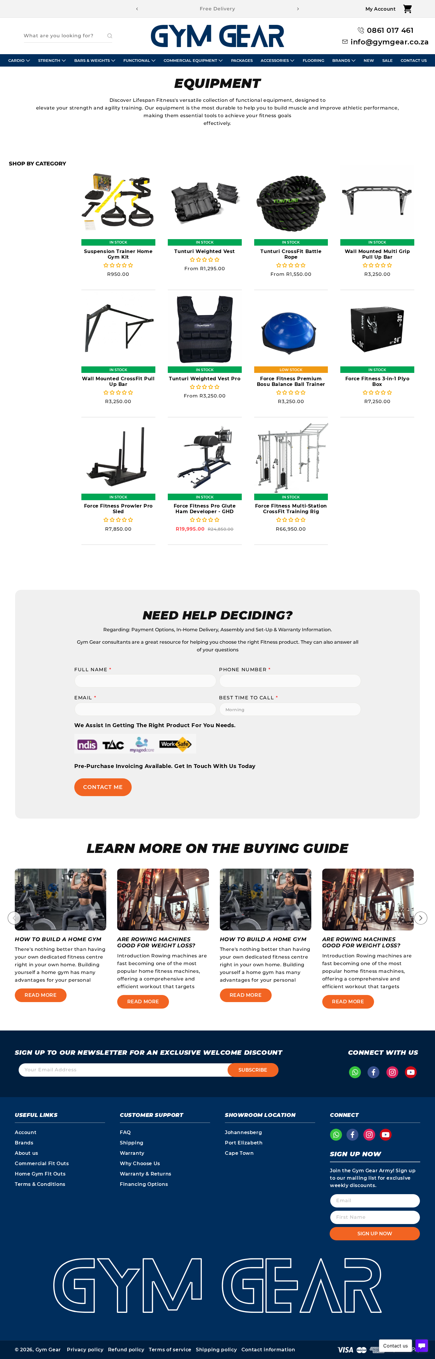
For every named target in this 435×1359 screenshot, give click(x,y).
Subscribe (253, 1070)
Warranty (132, 1153)
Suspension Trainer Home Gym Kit (118, 254)
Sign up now (374, 1233)
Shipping (132, 1143)
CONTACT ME (103, 787)
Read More (41, 995)
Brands (24, 1143)
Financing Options (144, 1184)
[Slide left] (14, 918)
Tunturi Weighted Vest (204, 251)
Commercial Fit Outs (42, 1163)
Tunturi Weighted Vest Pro (204, 378)
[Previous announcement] (137, 9)
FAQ (125, 1132)
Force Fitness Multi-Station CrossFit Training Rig (291, 508)
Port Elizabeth (243, 1143)
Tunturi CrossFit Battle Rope (290, 254)
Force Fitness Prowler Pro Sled (118, 508)
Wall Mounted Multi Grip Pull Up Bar (377, 254)
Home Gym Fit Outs (40, 1174)
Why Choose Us (140, 1163)
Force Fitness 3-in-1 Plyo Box (377, 381)
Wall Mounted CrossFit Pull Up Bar (118, 381)
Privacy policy (85, 1349)
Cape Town (239, 1153)
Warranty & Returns (145, 1174)
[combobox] (68, 36)
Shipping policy (216, 1349)
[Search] (105, 35)
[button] (407, 8)
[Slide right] (420, 918)
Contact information (268, 1349)
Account (25, 1132)
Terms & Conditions (40, 1184)
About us (26, 1153)
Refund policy (126, 1349)
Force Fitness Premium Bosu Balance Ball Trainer (291, 381)
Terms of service (170, 1349)
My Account (380, 9)
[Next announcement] (297, 9)
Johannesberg (243, 1132)
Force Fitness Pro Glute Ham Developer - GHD (205, 508)
